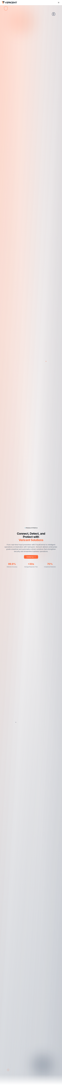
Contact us (30, 557)
